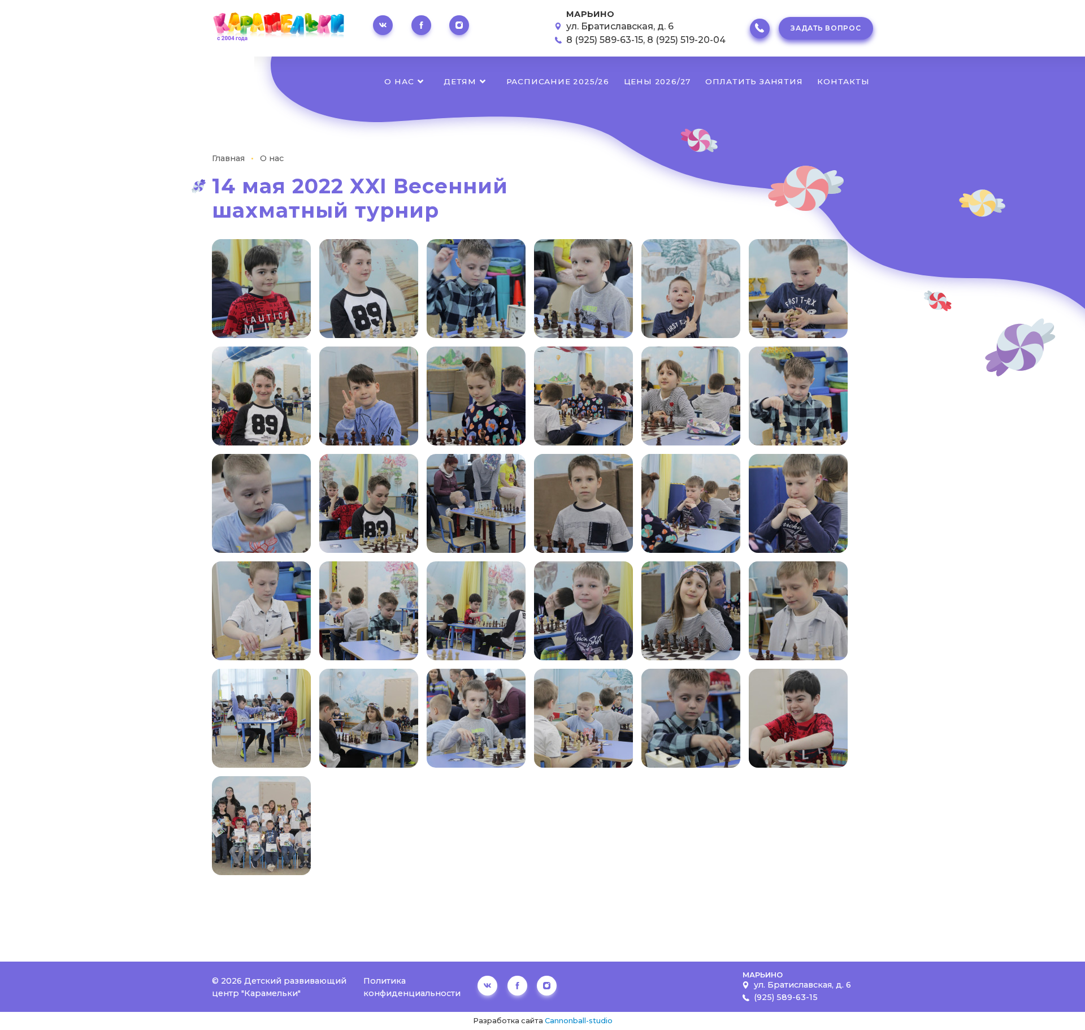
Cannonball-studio (579, 1020)
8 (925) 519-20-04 (686, 39)
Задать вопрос (826, 28)
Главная (228, 158)
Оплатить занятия (754, 81)
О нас (399, 81)
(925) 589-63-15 (786, 997)
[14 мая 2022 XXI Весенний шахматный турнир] (261, 287)
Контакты (843, 81)
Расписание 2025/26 (557, 81)
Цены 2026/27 (657, 81)
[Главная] (278, 28)
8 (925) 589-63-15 (604, 39)
